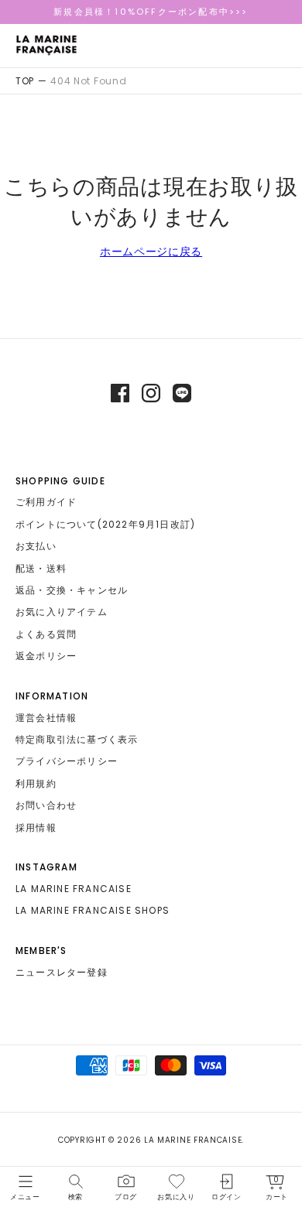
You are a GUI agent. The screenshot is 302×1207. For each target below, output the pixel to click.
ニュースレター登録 (61, 972)
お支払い (36, 545)
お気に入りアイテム (61, 611)
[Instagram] (151, 393)
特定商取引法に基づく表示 (76, 739)
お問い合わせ (46, 805)
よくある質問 (46, 634)
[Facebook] (120, 393)
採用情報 (36, 827)
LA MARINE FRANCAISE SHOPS (92, 910)
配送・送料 (41, 568)
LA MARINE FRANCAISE (73, 888)
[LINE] (182, 393)
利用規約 (36, 783)
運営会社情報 (46, 717)
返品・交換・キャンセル (71, 590)
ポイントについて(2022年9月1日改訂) (105, 524)
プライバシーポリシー (66, 761)
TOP (24, 80)
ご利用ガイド (46, 501)
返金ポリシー (46, 655)
